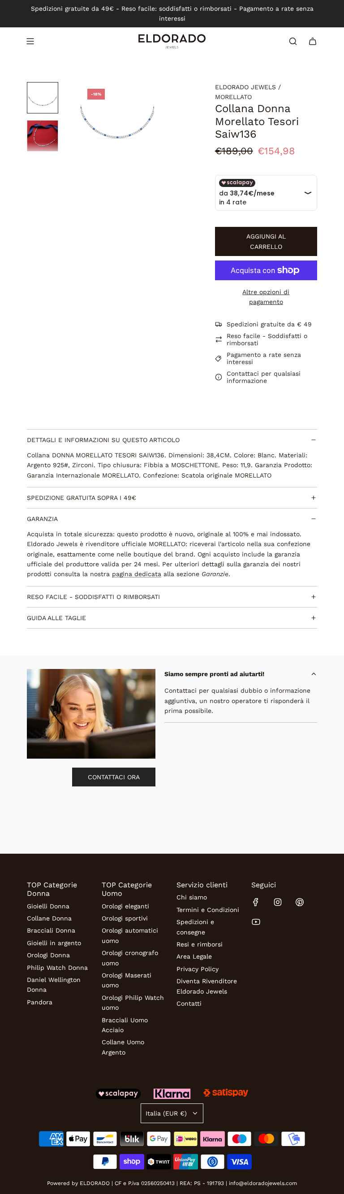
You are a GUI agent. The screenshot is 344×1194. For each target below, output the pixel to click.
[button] (88, 119)
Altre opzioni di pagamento (265, 296)
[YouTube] (256, 922)
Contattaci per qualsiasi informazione (264, 377)
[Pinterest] (300, 902)
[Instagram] (278, 902)
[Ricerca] (293, 41)
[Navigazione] (30, 41)
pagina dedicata (136, 573)
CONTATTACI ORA (114, 777)
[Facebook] (256, 902)
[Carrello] (312, 41)
